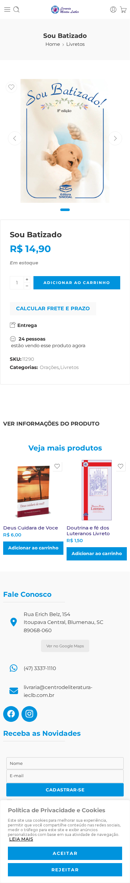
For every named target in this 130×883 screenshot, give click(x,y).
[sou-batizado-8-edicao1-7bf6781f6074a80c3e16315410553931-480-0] (65, 141)
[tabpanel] (65, 142)
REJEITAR (65, 870)
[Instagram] (29, 714)
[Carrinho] (123, 9)
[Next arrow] (115, 138)
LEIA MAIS (21, 839)
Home (52, 44)
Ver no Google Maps (65, 646)
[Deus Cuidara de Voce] (33, 490)
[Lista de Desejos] (11, 87)
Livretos (75, 44)
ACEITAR (65, 853)
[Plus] (27, 279)
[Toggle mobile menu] (7, 9)
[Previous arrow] (15, 138)
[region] (65, 841)
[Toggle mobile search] (16, 9)
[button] (33, 548)
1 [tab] (65, 215)
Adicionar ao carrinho (77, 282)
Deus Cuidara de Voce (30, 528)
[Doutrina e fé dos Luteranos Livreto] (97, 490)
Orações (49, 367)
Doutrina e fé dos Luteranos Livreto (88, 530)
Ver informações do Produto (51, 423)
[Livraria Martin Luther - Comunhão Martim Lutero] (65, 10)
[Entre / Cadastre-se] (113, 9)
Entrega (26, 325)
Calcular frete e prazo (53, 308)
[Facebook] (11, 714)
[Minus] (27, 286)
